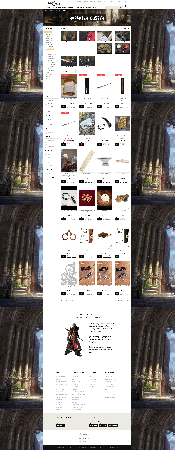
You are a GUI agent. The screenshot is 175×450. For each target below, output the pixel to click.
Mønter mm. (50, 60)
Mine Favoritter (93, 381)
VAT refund (75, 406)
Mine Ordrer (92, 384)
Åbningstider (92, 1)
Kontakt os (75, 376)
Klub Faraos (79, 1)
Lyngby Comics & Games (61, 394)
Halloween (47, 93)
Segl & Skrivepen (51, 64)
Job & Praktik (108, 376)
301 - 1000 (49, 103)
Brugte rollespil (76, 396)
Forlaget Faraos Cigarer (111, 393)
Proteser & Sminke (50, 74)
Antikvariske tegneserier (78, 391)
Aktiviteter (59, 407)
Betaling (74, 380)
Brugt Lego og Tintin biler (78, 394)
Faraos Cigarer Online (61, 406)
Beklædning (48, 42)
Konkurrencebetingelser (111, 388)
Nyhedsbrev (91, 386)
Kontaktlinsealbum (77, 409)
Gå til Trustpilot (59, 434)
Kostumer (47, 85)
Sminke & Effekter (49, 87)
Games (64, 8)
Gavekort (112, 1)
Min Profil (91, 378)
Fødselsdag (108, 389)
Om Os (106, 391)
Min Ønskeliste (92, 380)
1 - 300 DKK (50, 100)
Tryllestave (50, 66)
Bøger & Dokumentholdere (52, 53)
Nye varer (49, 122)
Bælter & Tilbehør (50, 40)
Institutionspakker (50, 81)
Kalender (99, 1)
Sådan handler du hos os (78, 404)
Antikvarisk (57, 8)
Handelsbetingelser (77, 388)
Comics (50, 8)
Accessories (50, 50)
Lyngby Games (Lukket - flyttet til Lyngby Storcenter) (61, 401)
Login (125, 1)
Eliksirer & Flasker (50, 70)
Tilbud (49, 119)
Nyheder (88, 8)
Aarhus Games (59, 391)
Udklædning (51, 10)
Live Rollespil (58, 10)
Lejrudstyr (48, 68)
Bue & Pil (48, 36)
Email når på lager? (89, 144)
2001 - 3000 (50, 109)
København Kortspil (61, 383)
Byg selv (48, 79)
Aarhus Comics (59, 393)
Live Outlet (48, 83)
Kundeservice (105, 1)
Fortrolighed (75, 386)
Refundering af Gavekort (78, 407)
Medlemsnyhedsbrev (110, 398)
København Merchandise (62, 388)
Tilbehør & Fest (49, 89)
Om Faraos (109, 373)
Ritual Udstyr (51, 62)
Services (92, 373)
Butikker (86, 1)
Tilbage (63, 28)
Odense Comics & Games (61, 389)
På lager (49, 125)
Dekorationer (49, 77)
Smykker (48, 72)
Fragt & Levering (76, 378)
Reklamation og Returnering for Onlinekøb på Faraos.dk (79, 383)
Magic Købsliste (76, 393)
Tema (46, 91)
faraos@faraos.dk (115, 447)
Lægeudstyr (50, 56)
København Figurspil (61, 381)
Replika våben (49, 38)
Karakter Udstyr (66, 10)
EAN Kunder (75, 389)
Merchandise (71, 8)
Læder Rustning (49, 44)
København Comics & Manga (62, 376)
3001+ (48, 111)
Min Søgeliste (92, 383)
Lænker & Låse (51, 58)
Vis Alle (128, 71)
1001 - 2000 (50, 106)
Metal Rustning (49, 46)
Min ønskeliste (119, 1)
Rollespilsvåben (49, 34)
